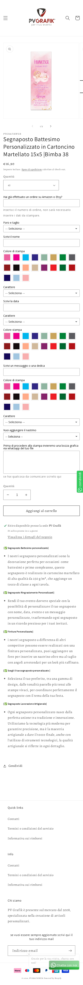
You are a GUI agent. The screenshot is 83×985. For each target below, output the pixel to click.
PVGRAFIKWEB (36, 978)
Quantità (8, 176)
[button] (5, 18)
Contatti (13, 819)
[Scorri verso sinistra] (32, 126)
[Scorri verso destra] (50, 126)
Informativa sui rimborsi (25, 838)
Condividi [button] (15, 766)
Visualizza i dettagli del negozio (30, 537)
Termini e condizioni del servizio (31, 828)
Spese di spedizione (32, 169)
